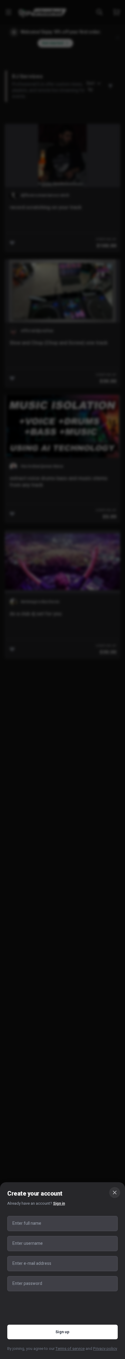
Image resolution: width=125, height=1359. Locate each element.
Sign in (59, 1203)
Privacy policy (105, 1348)
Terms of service (70, 1348)
